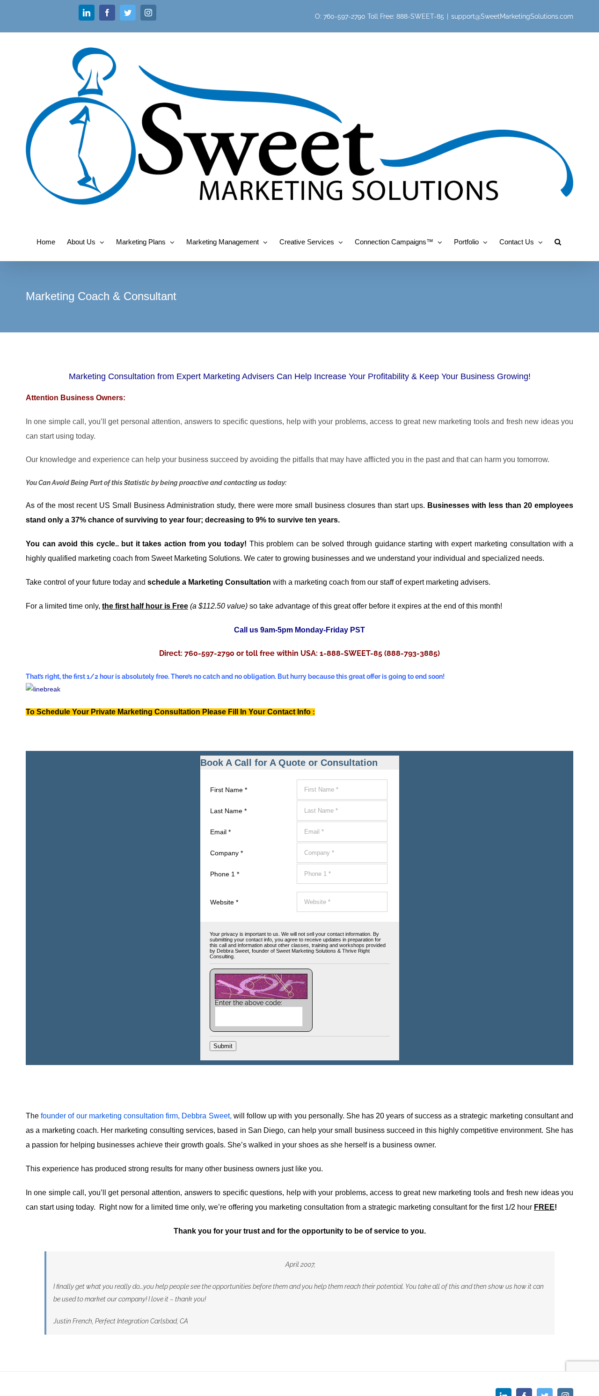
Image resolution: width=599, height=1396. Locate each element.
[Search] (558, 241)
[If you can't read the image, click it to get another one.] (261, 986)
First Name (228, 790)
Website (224, 902)
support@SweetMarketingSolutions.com (512, 16)
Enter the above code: (248, 1003)
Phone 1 (224, 874)
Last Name (228, 811)
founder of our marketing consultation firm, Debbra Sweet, (136, 1116)
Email (220, 832)
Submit (223, 1046)
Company (226, 853)
